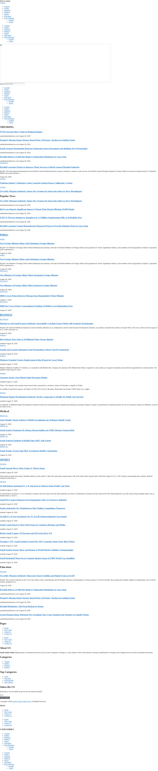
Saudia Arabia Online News (21, 701)
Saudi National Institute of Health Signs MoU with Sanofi (25, 440)
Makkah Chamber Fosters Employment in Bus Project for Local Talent (31, 360)
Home (6, 628)
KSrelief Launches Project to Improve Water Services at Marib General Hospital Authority (40, 167)
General (7, 6)
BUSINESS (6, 314)
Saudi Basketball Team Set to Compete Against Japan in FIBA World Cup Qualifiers (37, 558)
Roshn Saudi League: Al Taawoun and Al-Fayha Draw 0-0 (26, 533)
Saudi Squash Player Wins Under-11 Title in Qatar (22, 468)
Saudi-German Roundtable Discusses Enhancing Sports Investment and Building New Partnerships (43, 148)
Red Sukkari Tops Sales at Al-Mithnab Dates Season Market (26, 339)
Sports (6, 14)
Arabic (11, 22)
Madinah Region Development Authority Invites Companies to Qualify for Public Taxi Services (42, 397)
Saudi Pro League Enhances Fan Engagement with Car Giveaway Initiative (33, 500)
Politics (6, 8)
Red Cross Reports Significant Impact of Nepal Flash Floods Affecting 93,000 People (37, 209)
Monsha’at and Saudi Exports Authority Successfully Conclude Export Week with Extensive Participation (46, 323)
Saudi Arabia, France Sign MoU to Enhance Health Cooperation (28, 451)
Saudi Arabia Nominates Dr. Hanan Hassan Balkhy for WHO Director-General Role (37, 430)
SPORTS (5, 459)
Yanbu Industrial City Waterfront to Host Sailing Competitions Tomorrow (32, 508)
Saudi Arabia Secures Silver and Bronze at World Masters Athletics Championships (36, 550)
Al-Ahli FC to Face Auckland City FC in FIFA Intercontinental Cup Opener (33, 516)
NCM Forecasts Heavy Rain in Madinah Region (21, 132)
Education (7, 16)
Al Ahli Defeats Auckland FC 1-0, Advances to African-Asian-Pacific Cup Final (34, 486)
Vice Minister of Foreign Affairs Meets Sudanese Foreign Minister (28, 285)
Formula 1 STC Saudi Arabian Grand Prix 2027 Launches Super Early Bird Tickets (37, 541)
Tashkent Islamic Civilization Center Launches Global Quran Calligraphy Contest (36, 183)
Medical (7, 12)
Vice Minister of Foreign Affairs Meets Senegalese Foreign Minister (29, 275)
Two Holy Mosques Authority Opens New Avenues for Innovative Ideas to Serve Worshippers (41, 191)
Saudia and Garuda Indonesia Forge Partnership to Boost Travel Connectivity (34, 350)
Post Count (8, 630)
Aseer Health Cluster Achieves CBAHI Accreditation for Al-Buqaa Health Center (35, 420)
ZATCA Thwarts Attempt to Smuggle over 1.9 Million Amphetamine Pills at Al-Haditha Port (41, 217)
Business (7, 10)
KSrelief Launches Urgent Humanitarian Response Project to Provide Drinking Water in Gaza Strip (44, 226)
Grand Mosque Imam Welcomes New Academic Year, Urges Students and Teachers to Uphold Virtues (44, 615)
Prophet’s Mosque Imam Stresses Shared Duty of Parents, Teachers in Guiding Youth (37, 140)
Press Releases (9, 18)
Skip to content (5, 1)
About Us (7, 632)
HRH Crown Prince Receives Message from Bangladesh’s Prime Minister (32, 296)
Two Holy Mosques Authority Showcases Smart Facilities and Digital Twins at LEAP (37, 576)
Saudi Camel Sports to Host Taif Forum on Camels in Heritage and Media (32, 525)
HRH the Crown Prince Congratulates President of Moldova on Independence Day (36, 306)
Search (2, 84)
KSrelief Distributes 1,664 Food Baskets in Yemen (21, 606)
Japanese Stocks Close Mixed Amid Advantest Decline (23, 377)
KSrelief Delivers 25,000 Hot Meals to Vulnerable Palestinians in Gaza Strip (33, 157)
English (11, 20)
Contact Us (8, 634)
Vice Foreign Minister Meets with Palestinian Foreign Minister (27, 243)
